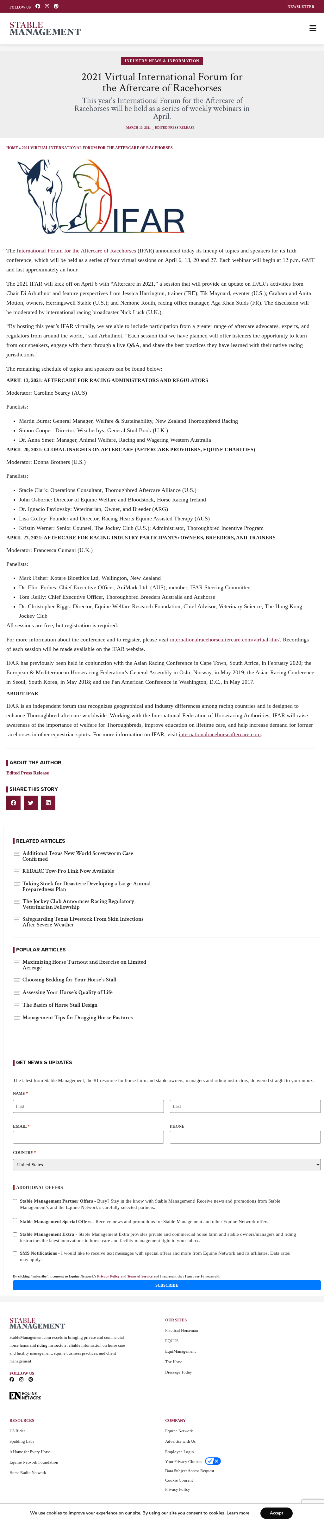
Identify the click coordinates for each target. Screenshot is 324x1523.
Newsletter (301, 7)
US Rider (17, 1431)
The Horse (174, 1361)
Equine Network (179, 1431)
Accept (276, 1513)
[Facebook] (37, 6)
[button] (13, 803)
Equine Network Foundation (33, 1462)
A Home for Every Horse (30, 1451)
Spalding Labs (21, 1441)
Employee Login (179, 1451)
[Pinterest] (56, 6)
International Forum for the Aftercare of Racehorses (76, 250)
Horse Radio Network (27, 1472)
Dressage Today (178, 1372)
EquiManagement (180, 1351)
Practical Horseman (181, 1330)
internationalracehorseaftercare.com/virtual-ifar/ (225, 639)
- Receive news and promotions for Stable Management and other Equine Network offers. (145, 1221)
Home (12, 148)
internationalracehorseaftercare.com (220, 734)
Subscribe (166, 1285)
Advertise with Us (180, 1441)
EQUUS (171, 1340)
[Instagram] (47, 6)
